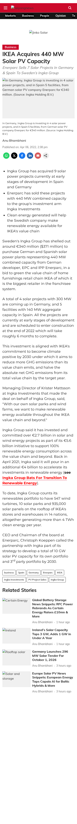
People (44, 16)
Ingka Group (57, 579)
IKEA (59, 572)
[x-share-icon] (14, 158)
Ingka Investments (14, 579)
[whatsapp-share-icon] (6, 158)
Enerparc (48, 572)
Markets (10, 16)
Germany (34, 572)
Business (28, 16)
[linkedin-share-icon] (30, 158)
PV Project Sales (37, 579)
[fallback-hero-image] (16, 606)
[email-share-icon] (38, 158)
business (9, 572)
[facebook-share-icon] (22, 158)
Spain (21, 572)
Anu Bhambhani (14, 140)
